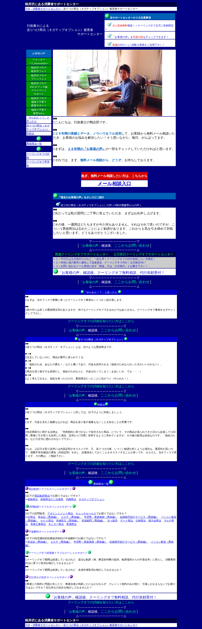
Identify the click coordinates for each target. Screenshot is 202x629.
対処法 (30, 133)
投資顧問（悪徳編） (93, 520)
